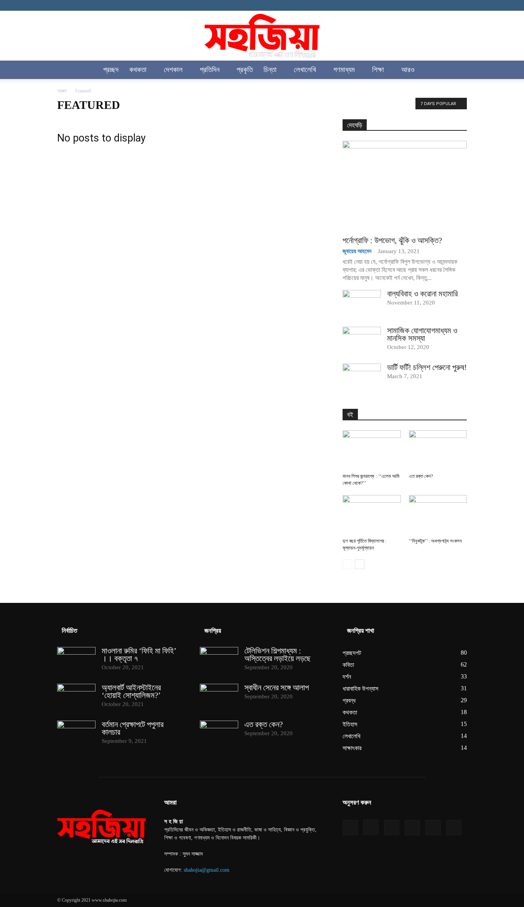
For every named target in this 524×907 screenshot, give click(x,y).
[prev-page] (347, 564)
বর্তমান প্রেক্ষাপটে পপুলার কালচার (132, 728)
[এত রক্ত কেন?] (438, 450)
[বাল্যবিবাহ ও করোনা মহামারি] (362, 303)
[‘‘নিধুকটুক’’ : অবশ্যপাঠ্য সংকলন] (438, 515)
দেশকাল (173, 70)
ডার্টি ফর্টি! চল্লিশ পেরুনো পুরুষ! (427, 367)
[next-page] (359, 564)
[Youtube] (461, 5)
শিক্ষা (378, 70)
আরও (407, 70)
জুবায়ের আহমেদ (357, 251)
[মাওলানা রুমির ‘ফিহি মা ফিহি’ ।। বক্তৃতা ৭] (76, 660)
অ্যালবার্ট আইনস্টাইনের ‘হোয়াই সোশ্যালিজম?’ (131, 691)
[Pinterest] (436, 5)
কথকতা (138, 70)
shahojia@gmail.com (206, 870)
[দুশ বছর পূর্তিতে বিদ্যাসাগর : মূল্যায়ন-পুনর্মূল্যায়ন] (372, 515)
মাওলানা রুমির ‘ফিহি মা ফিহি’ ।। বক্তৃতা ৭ (139, 654)
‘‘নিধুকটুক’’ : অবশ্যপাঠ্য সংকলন (435, 541)
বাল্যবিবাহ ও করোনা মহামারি (422, 293)
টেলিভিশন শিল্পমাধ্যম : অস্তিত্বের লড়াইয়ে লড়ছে (277, 654)
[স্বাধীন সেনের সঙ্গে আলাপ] (219, 697)
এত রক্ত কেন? (421, 476)
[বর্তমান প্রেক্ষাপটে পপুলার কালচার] (76, 734)
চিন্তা (270, 70)
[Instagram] (410, 5)
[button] (457, 70)
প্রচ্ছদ (111, 70)
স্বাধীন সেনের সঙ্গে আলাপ (276, 687)
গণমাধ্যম (344, 70)
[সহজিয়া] (262, 36)
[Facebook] (398, 5)
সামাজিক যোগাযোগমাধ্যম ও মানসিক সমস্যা (422, 334)
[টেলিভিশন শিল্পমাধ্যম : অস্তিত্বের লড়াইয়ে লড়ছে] (219, 660)
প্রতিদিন (209, 70)
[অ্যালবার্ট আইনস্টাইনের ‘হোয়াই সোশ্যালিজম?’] (76, 697)
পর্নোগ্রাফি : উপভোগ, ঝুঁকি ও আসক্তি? (392, 240)
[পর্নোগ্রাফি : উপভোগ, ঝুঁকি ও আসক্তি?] (405, 186)
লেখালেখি (305, 70)
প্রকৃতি (245, 70)
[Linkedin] (423, 5)
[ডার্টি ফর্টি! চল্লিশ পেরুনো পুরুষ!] (362, 377)
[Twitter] (448, 5)
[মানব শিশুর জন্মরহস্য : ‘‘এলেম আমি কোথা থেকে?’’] (372, 450)
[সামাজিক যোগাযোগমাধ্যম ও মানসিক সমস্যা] (362, 340)
